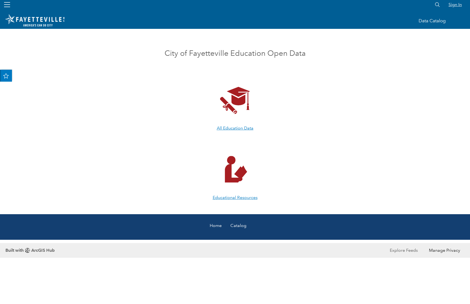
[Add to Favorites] (6, 76)
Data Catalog (432, 21)
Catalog (238, 225)
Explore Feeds (404, 250)
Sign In (455, 4)
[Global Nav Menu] (7, 4)
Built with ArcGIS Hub (30, 250)
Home (216, 225)
